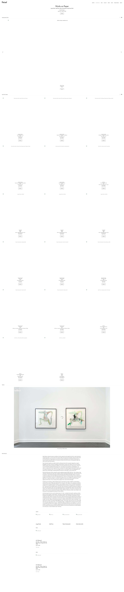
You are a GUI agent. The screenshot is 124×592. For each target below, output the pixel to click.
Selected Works (119, 94)
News (112, 2)
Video (109, 2)
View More (37, 547)
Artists (93, 2)
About (121, 2)
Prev (2, 52)
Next (121, 52)
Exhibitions (98, 2)
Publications (116, 2)
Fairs (102, 2)
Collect (105, 2)
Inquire (62, 89)
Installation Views (119, 17)
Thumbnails (121, 17)
